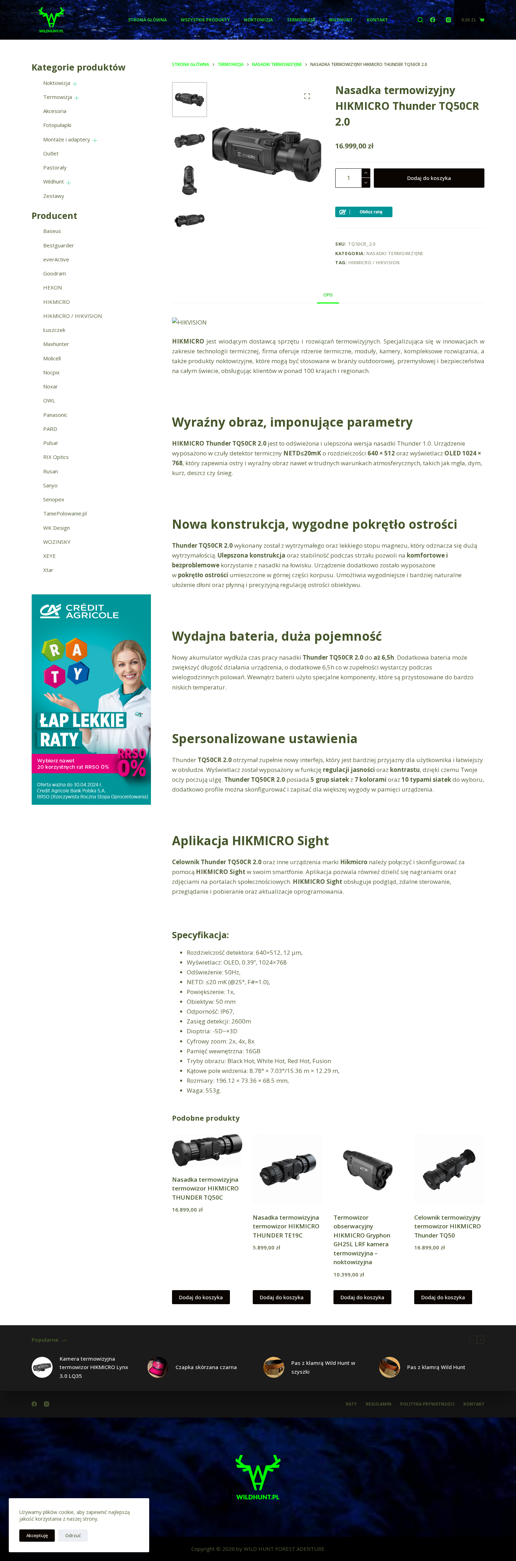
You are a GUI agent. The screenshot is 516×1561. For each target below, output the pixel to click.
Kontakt (377, 20)
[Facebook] (432, 19)
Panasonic (55, 414)
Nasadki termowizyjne (395, 253)
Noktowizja (258, 20)
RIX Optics (56, 456)
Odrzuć (73, 1535)
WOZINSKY (57, 541)
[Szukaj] (420, 19)
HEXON (52, 287)
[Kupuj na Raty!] (363, 211)
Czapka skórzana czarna (206, 1366)
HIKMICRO (56, 301)
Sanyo (50, 485)
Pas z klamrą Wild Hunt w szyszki (323, 1367)
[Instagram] (448, 19)
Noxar (50, 386)
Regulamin (378, 1404)
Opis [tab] (328, 295)
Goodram (54, 273)
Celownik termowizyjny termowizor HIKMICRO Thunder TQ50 (447, 1226)
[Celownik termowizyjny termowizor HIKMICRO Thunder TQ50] (449, 1169)
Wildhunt (341, 20)
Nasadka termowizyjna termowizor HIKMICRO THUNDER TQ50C (205, 1188)
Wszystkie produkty (205, 20)
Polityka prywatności (427, 1404)
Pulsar (50, 442)
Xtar (48, 569)
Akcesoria (54, 110)
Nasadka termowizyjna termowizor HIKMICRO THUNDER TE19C (286, 1226)
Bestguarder (58, 245)
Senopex (53, 499)
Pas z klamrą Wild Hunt (436, 1366)
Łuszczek (54, 329)
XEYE (49, 555)
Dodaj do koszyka (429, 177)
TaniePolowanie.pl (65, 513)
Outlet (51, 153)
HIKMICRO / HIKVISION (374, 262)
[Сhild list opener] (75, 84)
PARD (50, 428)
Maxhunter (56, 343)
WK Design (56, 527)
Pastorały (55, 167)
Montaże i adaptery (66, 139)
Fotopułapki (57, 124)
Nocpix (51, 372)
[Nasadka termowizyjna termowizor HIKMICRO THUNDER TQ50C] (207, 1150)
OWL (49, 400)
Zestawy (53, 195)
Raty (351, 1404)
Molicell (52, 358)
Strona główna (147, 20)
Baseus (52, 230)
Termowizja (301, 20)
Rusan (50, 471)
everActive (56, 259)
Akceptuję (37, 1535)
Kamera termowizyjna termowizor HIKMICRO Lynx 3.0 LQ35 (94, 1367)
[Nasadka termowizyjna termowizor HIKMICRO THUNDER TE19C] (288, 1169)
